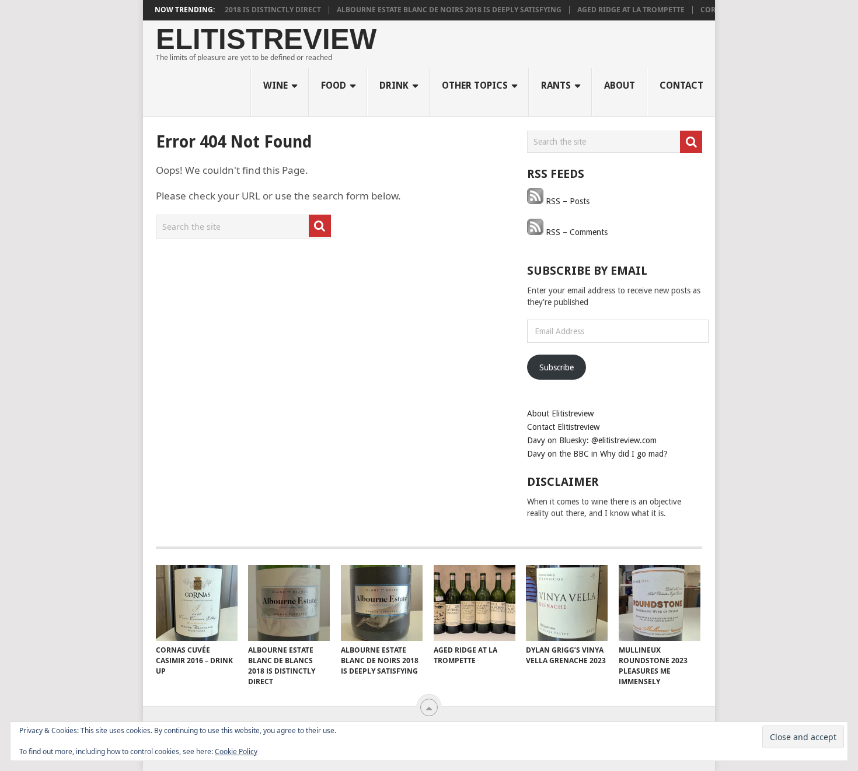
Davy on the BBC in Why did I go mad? (597, 453)
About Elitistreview (560, 413)
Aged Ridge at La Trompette (618, 10)
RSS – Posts (566, 201)
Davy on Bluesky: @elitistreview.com (592, 440)
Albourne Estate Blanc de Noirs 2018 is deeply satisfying (437, 10)
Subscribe (556, 367)
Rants (556, 85)
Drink (394, 85)
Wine (275, 85)
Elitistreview (266, 39)
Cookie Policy (236, 751)
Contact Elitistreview (563, 427)
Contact (681, 85)
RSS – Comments (575, 232)
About (619, 85)
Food (333, 85)
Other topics (475, 85)
